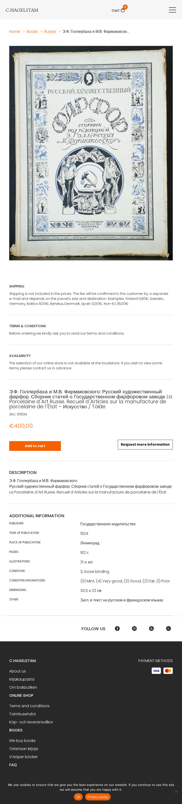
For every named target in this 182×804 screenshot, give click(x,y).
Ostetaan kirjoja (23, 748)
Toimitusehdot (22, 714)
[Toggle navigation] (172, 9)
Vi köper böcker (23, 757)
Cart (118, 9)
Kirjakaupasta (21, 679)
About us (17, 671)
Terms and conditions (29, 706)
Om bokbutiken (23, 687)
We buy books (22, 740)
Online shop (21, 695)
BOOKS (16, 730)
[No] (176, 791)
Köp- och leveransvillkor (31, 722)
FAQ (13, 765)
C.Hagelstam (22, 660)
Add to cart (35, 445)
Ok (78, 797)
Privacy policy (97, 797)
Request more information (145, 444)
